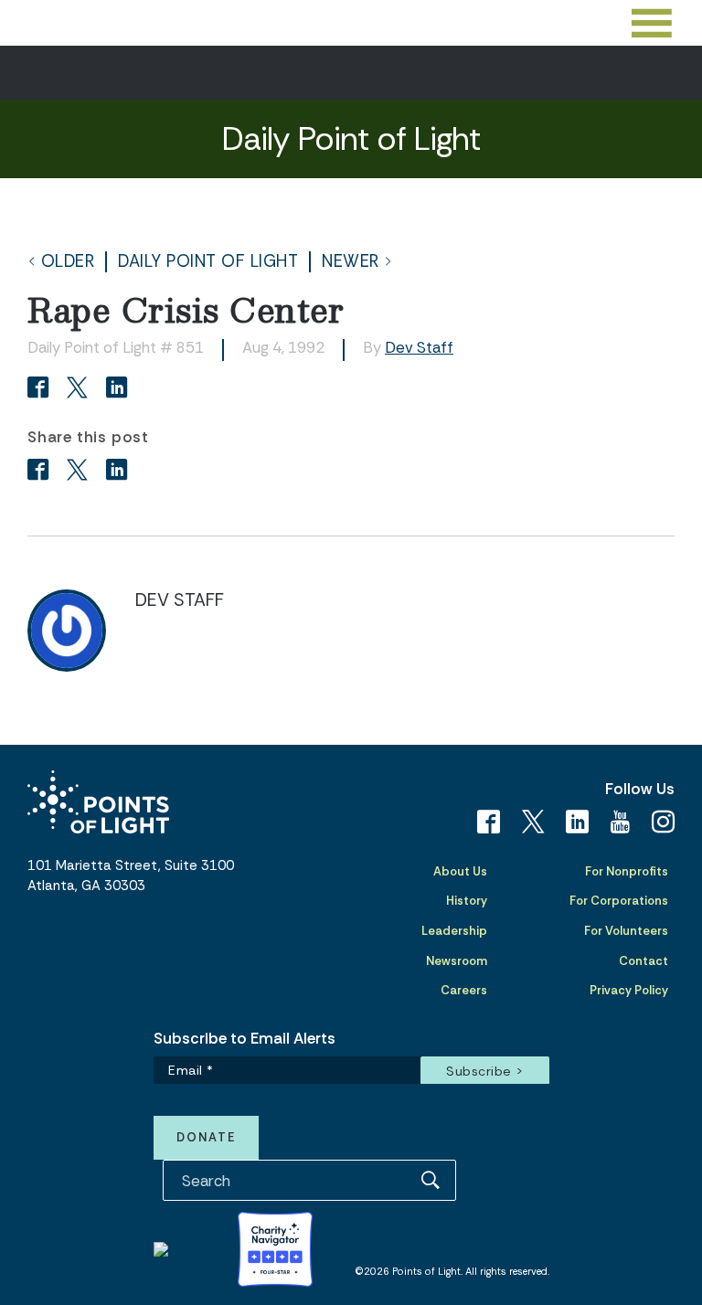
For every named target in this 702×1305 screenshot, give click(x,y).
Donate (206, 1137)
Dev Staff (419, 347)
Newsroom (456, 961)
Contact (643, 961)
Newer (350, 261)
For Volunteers (626, 931)
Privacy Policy (629, 990)
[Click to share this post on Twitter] (80, 389)
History (466, 900)
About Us (460, 871)
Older (68, 261)
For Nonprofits (626, 871)
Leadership (454, 931)
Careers (464, 990)
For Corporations (618, 900)
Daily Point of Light (208, 261)
